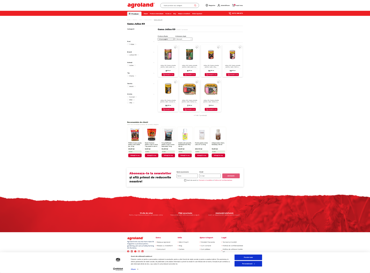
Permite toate (248, 257)
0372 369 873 (237, 13)
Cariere (181, 249)
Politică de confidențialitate (233, 246)
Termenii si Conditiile (205, 180)
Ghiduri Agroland (197, 14)
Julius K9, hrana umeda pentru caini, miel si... (232, 66)
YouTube (132, 251)
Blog (174, 14)
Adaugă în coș (169, 74)
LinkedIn (142, 251)
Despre (146, 14)
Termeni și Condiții (230, 242)
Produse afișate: (163, 36)
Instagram (139, 251)
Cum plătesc (205, 249)
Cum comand (206, 246)
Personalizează (247, 263)
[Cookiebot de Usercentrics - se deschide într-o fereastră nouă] (118, 269)
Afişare (133, 269)
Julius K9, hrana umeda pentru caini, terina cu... (189, 101)
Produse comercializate (156, 14)
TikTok (146, 251)
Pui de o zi (168, 14)
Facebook (128, 251)
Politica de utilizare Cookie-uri (233, 250)
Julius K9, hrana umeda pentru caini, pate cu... (168, 66)
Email (201, 172)
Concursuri (161, 249)
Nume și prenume (183, 172)
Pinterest (135, 251)
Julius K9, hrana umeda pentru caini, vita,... (211, 66)
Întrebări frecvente (208, 242)
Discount (184, 39)
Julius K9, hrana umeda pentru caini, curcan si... (168, 101)
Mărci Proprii (183, 242)
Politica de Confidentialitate (223, 180)
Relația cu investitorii (184, 14)
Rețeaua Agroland (163, 242)
